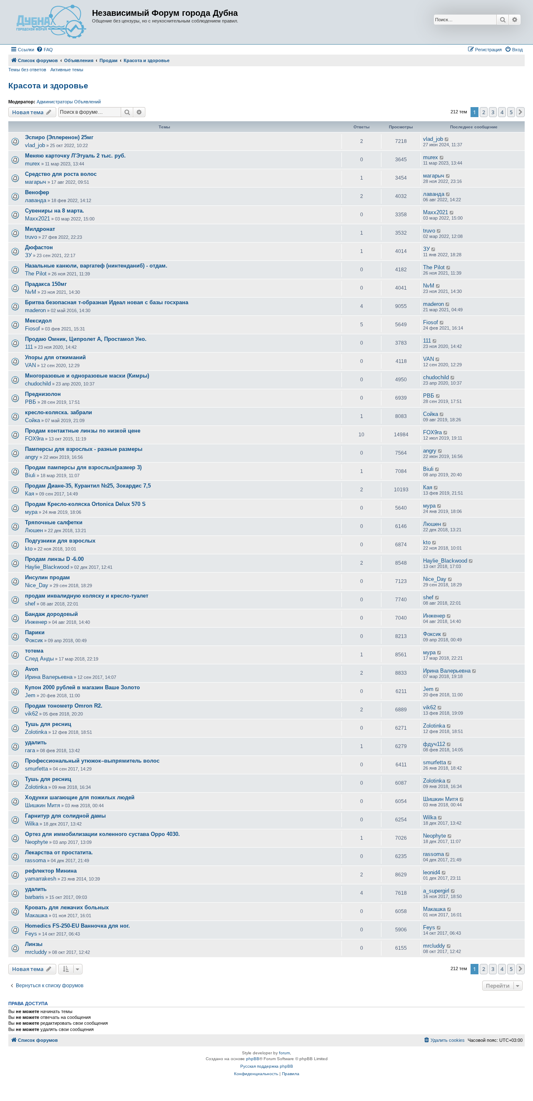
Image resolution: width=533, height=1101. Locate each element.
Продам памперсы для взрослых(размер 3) (83, 467)
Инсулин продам (47, 577)
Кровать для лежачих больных (67, 907)
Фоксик (34, 640)
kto (28, 548)
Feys (31, 934)
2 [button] (483, 112)
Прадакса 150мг (46, 284)
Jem (30, 695)
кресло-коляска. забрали (58, 412)
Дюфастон (39, 247)
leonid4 (431, 872)
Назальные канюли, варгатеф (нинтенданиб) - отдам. (96, 266)
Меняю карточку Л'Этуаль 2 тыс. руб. (75, 156)
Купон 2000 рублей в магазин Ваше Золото (82, 687)
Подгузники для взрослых (60, 541)
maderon (35, 310)
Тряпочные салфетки (53, 522)
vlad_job (35, 145)
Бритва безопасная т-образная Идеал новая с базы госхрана (106, 302)
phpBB (252, 1058)
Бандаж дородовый (51, 614)
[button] (520, 112)
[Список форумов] (51, 22)
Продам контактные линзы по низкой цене (82, 431)
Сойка (32, 420)
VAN (30, 365)
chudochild (38, 383)
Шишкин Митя (42, 805)
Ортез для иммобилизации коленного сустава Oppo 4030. (102, 834)
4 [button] (502, 112)
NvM (30, 292)
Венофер (37, 192)
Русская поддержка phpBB (266, 1066)
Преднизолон (43, 394)
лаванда (35, 200)
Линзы (33, 944)
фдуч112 (434, 744)
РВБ (30, 402)
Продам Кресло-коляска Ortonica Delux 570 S (85, 504)
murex (32, 163)
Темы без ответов (27, 69)
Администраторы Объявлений (69, 101)
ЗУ (28, 255)
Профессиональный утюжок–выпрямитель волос (92, 761)
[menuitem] (44, 50)
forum (284, 1053)
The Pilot (36, 273)
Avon (31, 669)
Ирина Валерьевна (48, 677)
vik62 (31, 714)
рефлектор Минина (51, 871)
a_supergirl (436, 891)
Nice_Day (36, 585)
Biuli (30, 475)
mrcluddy (36, 952)
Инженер (36, 622)
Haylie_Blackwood (47, 567)
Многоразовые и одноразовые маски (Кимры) (87, 376)
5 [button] (511, 112)
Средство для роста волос (61, 174)
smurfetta (36, 769)
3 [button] (492, 112)
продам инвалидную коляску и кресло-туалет (86, 596)
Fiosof (32, 328)
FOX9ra (34, 438)
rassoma (35, 860)
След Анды (39, 659)
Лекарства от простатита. (59, 852)
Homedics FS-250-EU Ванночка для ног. (77, 926)
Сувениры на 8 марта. (54, 211)
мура (31, 512)
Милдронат (40, 229)
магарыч (35, 182)
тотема (34, 651)
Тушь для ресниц (48, 724)
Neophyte (36, 842)
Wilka (31, 824)
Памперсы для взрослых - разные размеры (83, 449)
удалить (36, 742)
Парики (35, 632)
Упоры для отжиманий (55, 357)
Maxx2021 (37, 218)
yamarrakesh (40, 879)
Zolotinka (36, 732)
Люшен (34, 530)
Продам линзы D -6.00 (54, 559)
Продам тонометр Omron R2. (63, 706)
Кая (29, 493)
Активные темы (66, 69)
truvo (31, 237)
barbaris (34, 897)
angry (31, 457)
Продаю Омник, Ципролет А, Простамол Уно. (86, 339)
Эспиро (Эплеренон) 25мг (59, 137)
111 (29, 347)
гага (30, 750)
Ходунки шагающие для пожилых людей (79, 797)
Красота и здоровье (48, 85)
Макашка (36, 915)
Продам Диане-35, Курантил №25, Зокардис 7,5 (88, 486)
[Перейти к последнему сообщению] (447, 139)
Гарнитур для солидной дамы (65, 816)
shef (30, 604)
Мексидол (38, 321)
